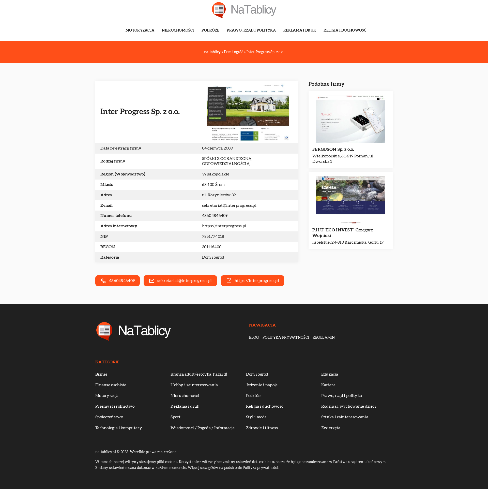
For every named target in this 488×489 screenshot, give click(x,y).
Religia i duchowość (345, 30)
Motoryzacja (140, 30)
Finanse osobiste (111, 385)
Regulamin (324, 337)
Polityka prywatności (286, 337)
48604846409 (215, 216)
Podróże (210, 30)
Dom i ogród (213, 257)
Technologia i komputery (118, 428)
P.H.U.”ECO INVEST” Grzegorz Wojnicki (342, 233)
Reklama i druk (299, 30)
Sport (176, 417)
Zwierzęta (331, 428)
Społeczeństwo (109, 417)
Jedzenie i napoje (262, 385)
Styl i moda (256, 417)
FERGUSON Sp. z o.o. (333, 149)
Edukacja (329, 374)
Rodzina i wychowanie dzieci (348, 406)
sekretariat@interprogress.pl (229, 205)
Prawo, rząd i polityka (251, 30)
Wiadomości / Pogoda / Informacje (203, 428)
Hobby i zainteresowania (194, 385)
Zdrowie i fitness (262, 428)
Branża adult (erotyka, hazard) (199, 374)
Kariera (328, 385)
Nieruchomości (178, 30)
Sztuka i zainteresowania (344, 417)
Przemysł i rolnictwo (114, 406)
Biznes (101, 374)
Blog (254, 337)
